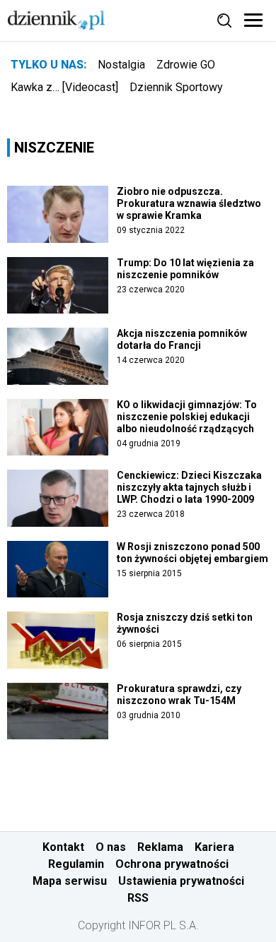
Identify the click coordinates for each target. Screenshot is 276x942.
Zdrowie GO (185, 64)
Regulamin (76, 864)
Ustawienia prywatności (181, 881)
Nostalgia (121, 64)
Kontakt (63, 847)
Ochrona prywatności (172, 864)
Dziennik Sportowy (176, 87)
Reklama (160, 847)
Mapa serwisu (70, 881)
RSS (138, 898)
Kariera (214, 847)
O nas (111, 847)
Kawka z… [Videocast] (64, 87)
